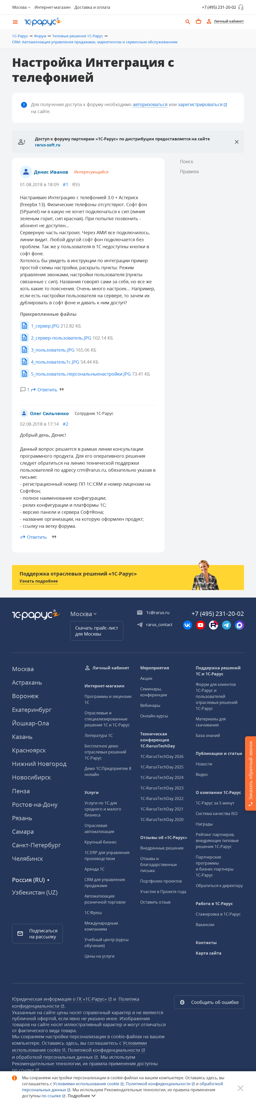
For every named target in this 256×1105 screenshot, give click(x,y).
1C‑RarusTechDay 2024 (162, 777)
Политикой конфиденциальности (159, 1083)
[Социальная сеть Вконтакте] (187, 625)
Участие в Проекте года (163, 891)
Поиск (186, 161)
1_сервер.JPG (56, 326)
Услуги (91, 792)
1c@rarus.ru (158, 612)
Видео (202, 774)
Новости (204, 764)
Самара (23, 831)
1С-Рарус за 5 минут (215, 803)
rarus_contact (159, 624)
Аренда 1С (94, 869)
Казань (22, 736)
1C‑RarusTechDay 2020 (162, 819)
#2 (65, 424)
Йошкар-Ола (30, 723)
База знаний (208, 735)
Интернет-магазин (52, 7)
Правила (189, 171)
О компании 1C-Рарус (218, 792)
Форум (40, 35)
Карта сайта (209, 953)
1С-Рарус (20, 35)
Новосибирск (31, 777)
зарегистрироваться (200, 104)
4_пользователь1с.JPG (64, 362)
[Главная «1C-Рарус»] (101, 22)
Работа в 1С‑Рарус (214, 903)
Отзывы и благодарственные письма (158, 864)
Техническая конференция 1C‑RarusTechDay (157, 740)
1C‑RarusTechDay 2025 (162, 767)
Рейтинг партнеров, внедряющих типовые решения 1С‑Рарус (217, 840)
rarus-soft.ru (47, 145)
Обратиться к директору (219, 885)
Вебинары (150, 705)
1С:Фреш (93, 912)
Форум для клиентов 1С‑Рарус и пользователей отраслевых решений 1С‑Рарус (217, 696)
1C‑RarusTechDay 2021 (162, 809)
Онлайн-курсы (154, 716)
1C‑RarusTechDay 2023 (162, 788)
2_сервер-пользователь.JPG (72, 338)
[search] (188, 21)
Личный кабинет (110, 668)
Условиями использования (89, 1083)
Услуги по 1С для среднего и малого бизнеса (102, 809)
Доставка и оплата (92, 7)
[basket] (198, 21)
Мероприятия (154, 668)
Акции (146, 678)
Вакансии (205, 924)
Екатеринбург (32, 709)
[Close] (236, 142)
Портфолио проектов (161, 881)
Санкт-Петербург (36, 845)
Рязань (22, 818)
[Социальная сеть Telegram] (226, 625)
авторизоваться (150, 104)
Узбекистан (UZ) (35, 892)
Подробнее (79, 1095)
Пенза (21, 791)
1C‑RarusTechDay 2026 (162, 756)
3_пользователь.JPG (63, 350)
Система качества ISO (217, 813)
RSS (76, 184)
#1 (65, 184)
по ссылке (23, 1070)
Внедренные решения (162, 848)
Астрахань (27, 682)
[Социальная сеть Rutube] (213, 625)
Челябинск (27, 858)
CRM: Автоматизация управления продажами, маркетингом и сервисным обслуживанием (95, 41)
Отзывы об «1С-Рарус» (163, 837)
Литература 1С (98, 735)
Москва (23, 669)
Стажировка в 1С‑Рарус (218, 914)
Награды (204, 824)
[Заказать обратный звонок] (241, 7)
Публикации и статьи (219, 753)
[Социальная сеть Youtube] (200, 625)
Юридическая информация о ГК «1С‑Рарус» (60, 999)
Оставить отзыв (155, 902)
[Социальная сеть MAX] (239, 625)
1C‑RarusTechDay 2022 (162, 798)
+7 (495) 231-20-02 (219, 7)
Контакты (206, 942)
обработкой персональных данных (55, 1057)
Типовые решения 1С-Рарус (77, 35)
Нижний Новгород (39, 763)
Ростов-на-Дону (35, 804)
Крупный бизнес (100, 842)
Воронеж (25, 696)
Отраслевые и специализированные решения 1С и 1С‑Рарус (107, 719)
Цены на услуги (99, 956)
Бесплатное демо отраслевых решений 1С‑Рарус (105, 752)
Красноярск (29, 750)
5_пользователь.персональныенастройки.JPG (90, 374)
